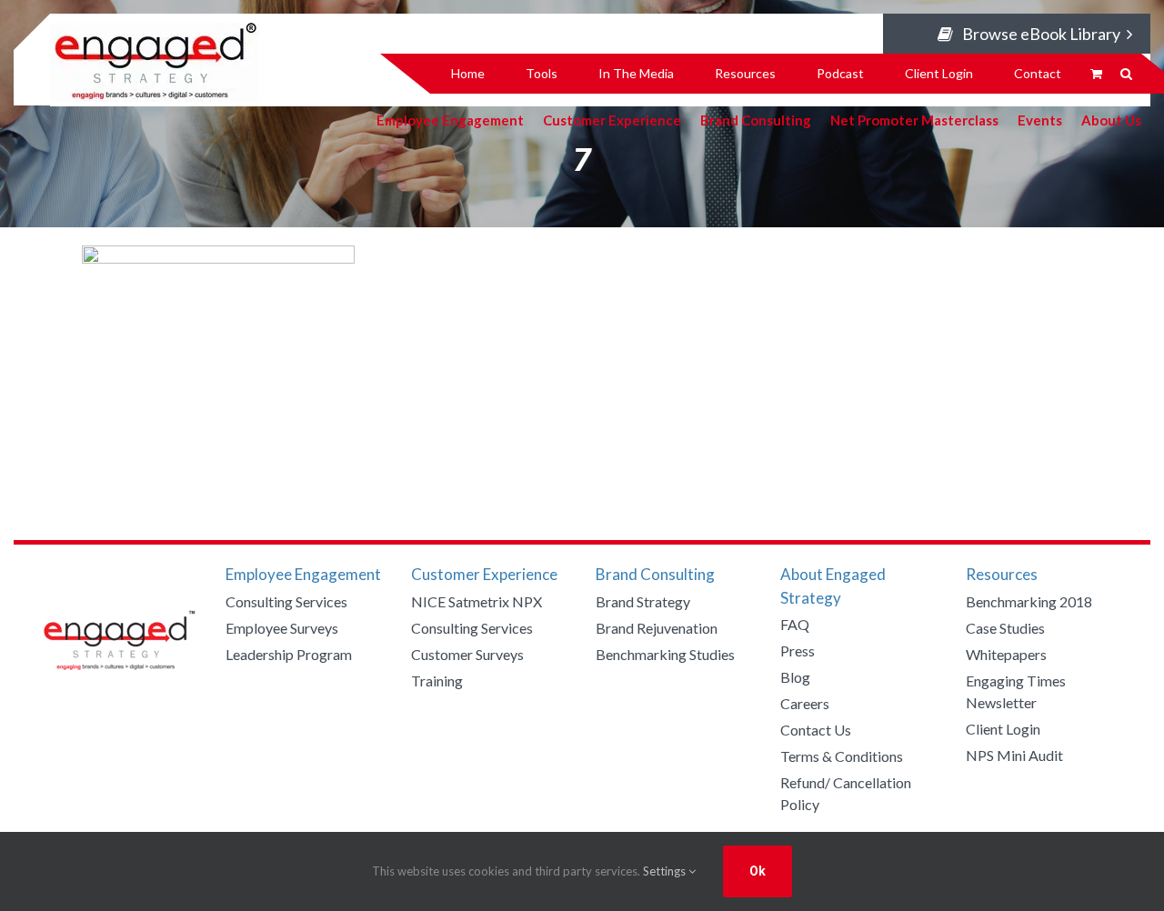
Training (437, 680)
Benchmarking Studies (665, 654)
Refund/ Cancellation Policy (845, 793)
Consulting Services (286, 601)
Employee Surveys (282, 627)
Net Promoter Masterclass (914, 119)
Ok (757, 871)
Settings (665, 871)
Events (1040, 119)
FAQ (794, 624)
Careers (804, 703)
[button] (1126, 74)
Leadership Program (289, 654)
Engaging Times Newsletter (1016, 691)
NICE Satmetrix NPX (476, 601)
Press (797, 650)
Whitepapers (1006, 654)
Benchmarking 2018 (1029, 601)
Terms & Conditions (841, 756)
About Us (1111, 119)
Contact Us (815, 729)
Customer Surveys (467, 654)
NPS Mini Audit (1014, 755)
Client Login (1003, 728)
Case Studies (1005, 627)
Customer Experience (612, 119)
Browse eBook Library (1041, 34)
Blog (795, 677)
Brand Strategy (643, 601)
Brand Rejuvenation (656, 627)
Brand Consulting (755, 119)
